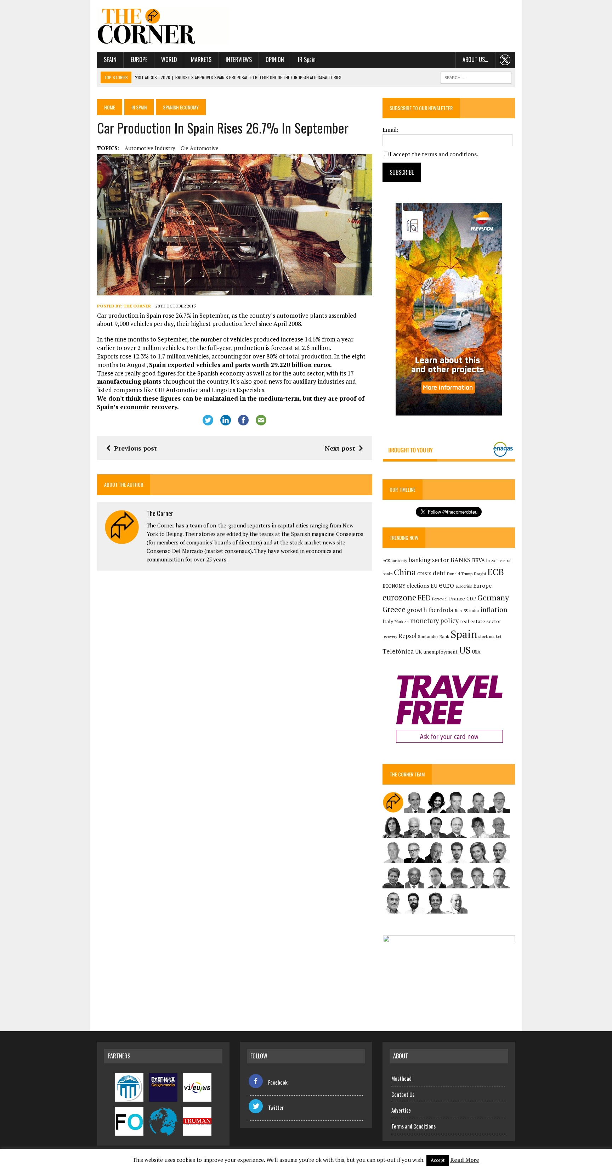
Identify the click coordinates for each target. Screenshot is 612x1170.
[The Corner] (163, 26)
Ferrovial (440, 598)
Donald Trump (459, 573)
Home (109, 107)
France (457, 598)
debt (439, 573)
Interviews (239, 59)
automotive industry (150, 148)
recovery (389, 636)
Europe (139, 59)
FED (424, 598)
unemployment (441, 652)
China (405, 572)
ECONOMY (393, 586)
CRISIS (424, 574)
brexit (492, 560)
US (465, 650)
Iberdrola (440, 610)
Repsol (407, 636)
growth (417, 610)
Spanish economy (181, 107)
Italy (387, 621)
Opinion (275, 59)
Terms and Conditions (413, 1126)
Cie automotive (200, 148)
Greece (394, 609)
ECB (495, 572)
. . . (505, 59)
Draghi (480, 573)
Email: (390, 130)
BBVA (478, 560)
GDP (471, 599)
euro (446, 585)
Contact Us (402, 1094)
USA (476, 652)
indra (474, 610)
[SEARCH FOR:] (476, 76)
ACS (386, 561)
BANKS (460, 560)
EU (434, 585)
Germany (493, 597)
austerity (399, 560)
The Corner (137, 306)
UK (418, 651)
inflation (494, 609)
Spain (110, 59)
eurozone (399, 597)
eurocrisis (463, 586)
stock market (490, 636)
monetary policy (434, 620)
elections (418, 585)
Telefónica (398, 651)
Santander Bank (433, 636)
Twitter (276, 1107)
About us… (475, 59)
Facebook (278, 1082)
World (169, 59)
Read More (464, 1159)
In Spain (139, 107)
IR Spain (307, 59)
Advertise (401, 1110)
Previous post (135, 448)
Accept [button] (437, 1160)
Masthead (401, 1078)
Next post (340, 448)
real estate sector (480, 621)
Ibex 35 (461, 610)
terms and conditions (449, 154)
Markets (201, 59)
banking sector (429, 560)
